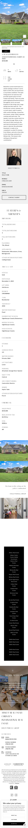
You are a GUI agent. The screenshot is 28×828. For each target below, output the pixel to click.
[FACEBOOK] (11, 795)
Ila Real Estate (14, 620)
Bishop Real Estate (14, 577)
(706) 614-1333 (7, 180)
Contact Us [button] (14, 700)
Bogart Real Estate (14, 574)
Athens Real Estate (14, 552)
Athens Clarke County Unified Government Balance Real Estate (14, 559)
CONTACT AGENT (14, 197)
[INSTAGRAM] (16, 795)
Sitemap (17, 783)
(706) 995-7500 (9, 748)
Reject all (14, 815)
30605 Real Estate (14, 642)
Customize (14, 819)
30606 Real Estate (14, 639)
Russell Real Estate (14, 630)
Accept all (14, 823)
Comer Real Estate (14, 623)
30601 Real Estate (14, 644)
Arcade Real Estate (14, 600)
